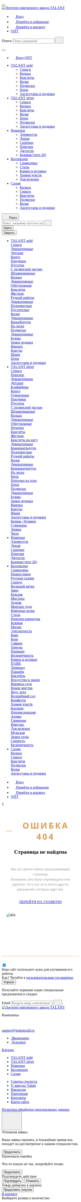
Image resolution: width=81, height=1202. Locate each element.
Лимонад (18, 668)
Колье (24, 82)
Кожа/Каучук (21, 322)
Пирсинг (18, 375)
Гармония (18, 720)
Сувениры (19, 525)
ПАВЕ (16, 663)
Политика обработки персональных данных (36, 1109)
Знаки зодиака (22, 342)
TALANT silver (22, 98)
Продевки (18, 261)
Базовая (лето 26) (33, 155)
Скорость (18, 741)
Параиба (17, 672)
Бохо (14, 639)
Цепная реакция (23, 712)
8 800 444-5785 (13, 1023)
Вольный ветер (22, 586)
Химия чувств (31, 175)
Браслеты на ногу (24, 440)
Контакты (18, 1098)
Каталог (8, 1050)
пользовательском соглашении (49, 977)
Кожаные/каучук (23, 448)
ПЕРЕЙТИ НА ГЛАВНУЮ (40, 902)
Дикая (24, 139)
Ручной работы (22, 298)
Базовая (16, 623)
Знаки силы (20, 737)
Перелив (26, 147)
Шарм (15, 354)
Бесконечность (22, 655)
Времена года (21, 684)
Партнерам (19, 1094)
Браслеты (27, 78)
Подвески (27, 86)
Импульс (17, 724)
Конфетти (18, 700)
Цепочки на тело (24, 481)
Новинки (18, 130)
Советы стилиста (24, 1081)
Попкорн (18, 651)
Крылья (16, 594)
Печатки (17, 428)
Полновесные (21, 306)
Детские (17, 253)
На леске (17, 326)
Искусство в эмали (25, 680)
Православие (21, 574)
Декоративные (22, 249)
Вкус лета (18, 692)
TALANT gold (22, 65)
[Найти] (59, 40)
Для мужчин (29, 179)
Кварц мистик (22, 688)
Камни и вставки (33, 171)
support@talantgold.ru (18, 1030)
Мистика (18, 598)
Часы (15, 533)
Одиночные (20, 395)
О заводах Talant (23, 1085)
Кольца (25, 73)
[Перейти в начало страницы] (12, 1121)
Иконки (17, 346)
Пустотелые (20, 310)
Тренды (16, 647)
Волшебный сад (23, 696)
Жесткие (17, 293)
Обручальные (21, 285)
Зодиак (16, 603)
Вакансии (18, 1090)
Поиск (7, 41)
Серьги (25, 69)
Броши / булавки (23, 521)
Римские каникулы (25, 619)
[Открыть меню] (3, 5)
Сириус (16, 582)
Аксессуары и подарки (37, 94)
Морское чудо (21, 607)
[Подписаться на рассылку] (58, 1002)
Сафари (16, 643)
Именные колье (23, 611)
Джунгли (27, 151)
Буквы (16, 338)
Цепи (24, 90)
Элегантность (21, 631)
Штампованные (23, 273)
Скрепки (26, 143)
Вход (20, 58)
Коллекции (19, 159)
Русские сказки (22, 578)
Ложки (16, 529)
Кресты (16, 350)
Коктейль (18, 676)
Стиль (24, 167)
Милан (16, 627)
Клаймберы (20, 387)
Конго (15, 257)
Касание (17, 708)
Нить (15, 476)
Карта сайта (20, 1102)
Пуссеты (17, 265)
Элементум (28, 134)
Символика (28, 163)
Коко (14, 635)
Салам (15, 183)
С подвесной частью (26, 269)
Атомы (16, 716)
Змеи (14, 590)
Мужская (18, 733)
